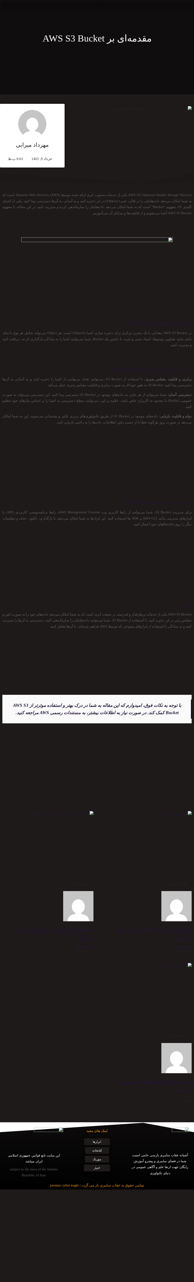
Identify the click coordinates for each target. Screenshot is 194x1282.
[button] (97, 6)
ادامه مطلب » (181, 946)
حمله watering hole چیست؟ (154, 1081)
